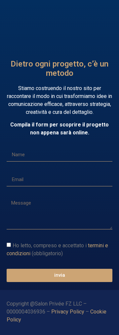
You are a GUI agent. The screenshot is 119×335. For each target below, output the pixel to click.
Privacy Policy (67, 312)
